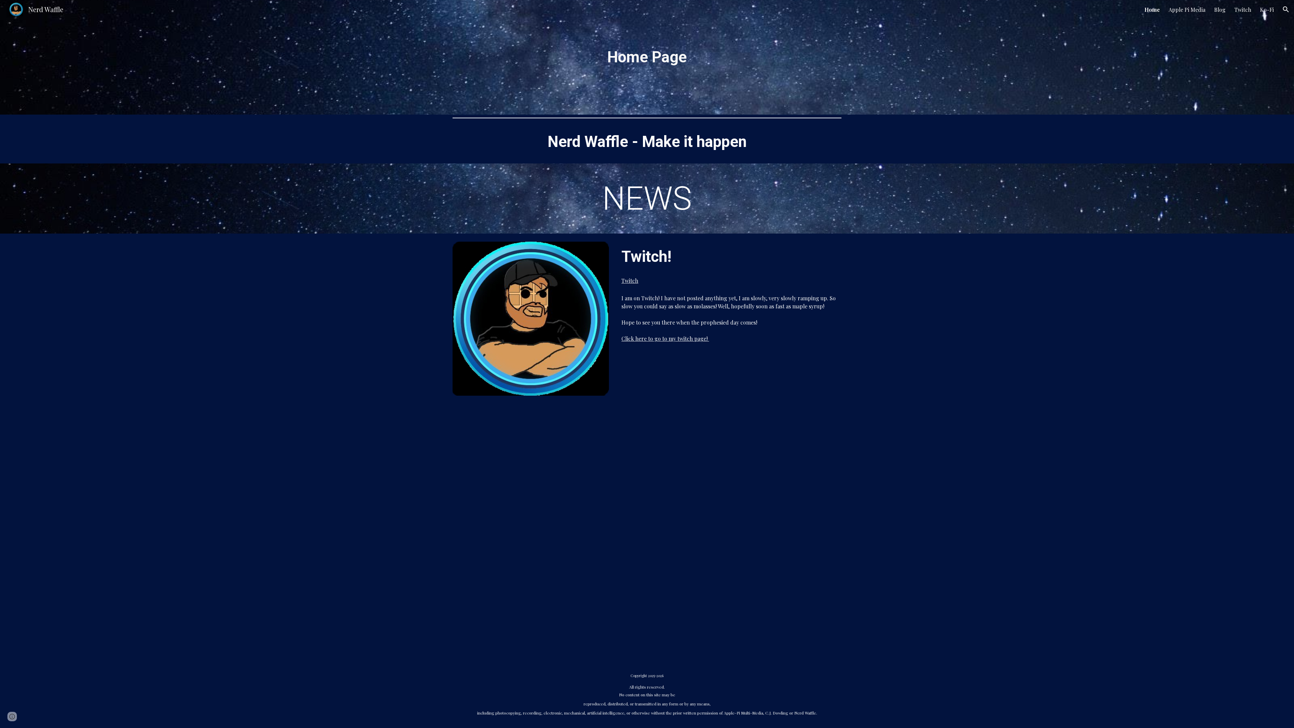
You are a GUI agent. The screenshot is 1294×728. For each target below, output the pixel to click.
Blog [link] (1220, 9)
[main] (647, 57)
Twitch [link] (1242, 9)
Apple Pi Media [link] (1187, 9)
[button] (1286, 9)
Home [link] (1152, 9)
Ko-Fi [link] (1267, 9)
